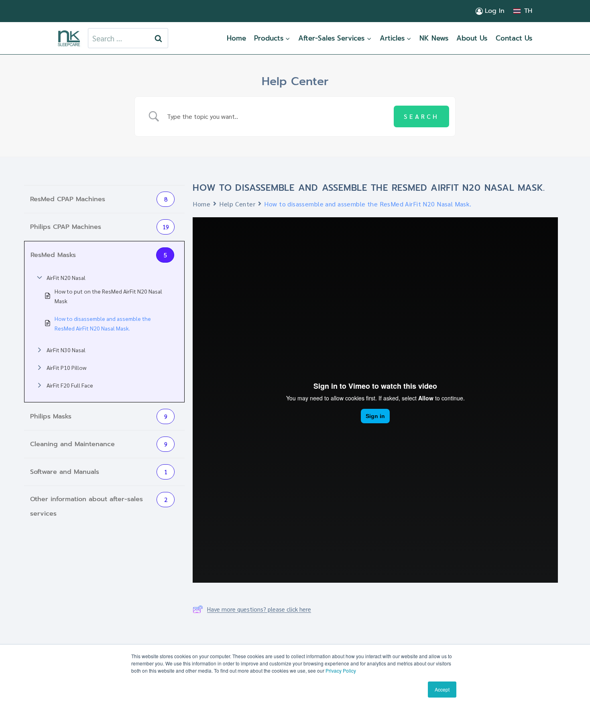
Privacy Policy (341, 670)
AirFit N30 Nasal (66, 349)
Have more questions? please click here (259, 609)
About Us (471, 38)
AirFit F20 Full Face (70, 385)
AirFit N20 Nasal (66, 277)
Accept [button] (442, 689)
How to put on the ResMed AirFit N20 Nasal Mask (108, 296)
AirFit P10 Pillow (66, 367)
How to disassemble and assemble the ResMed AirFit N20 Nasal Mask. (103, 323)
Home (236, 38)
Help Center (237, 204)
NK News (433, 38)
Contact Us (514, 38)
